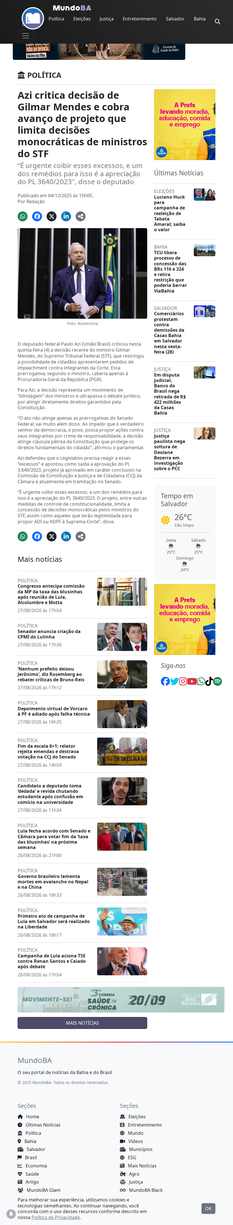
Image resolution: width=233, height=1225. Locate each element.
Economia (35, 1166)
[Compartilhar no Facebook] (37, 216)
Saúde (31, 1174)
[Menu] (26, 35)
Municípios (140, 1149)
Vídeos (135, 1141)
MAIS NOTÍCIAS (82, 1023)
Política (56, 19)
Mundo (135, 1133)
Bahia (200, 19)
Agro (134, 1174)
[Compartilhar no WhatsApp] (23, 216)
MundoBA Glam (43, 1190)
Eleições (82, 19)
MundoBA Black (145, 1190)
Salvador (175, 19)
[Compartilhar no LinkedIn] (66, 216)
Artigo (31, 1182)
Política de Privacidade (56, 1217)
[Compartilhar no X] (52, 216)
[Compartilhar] (81, 216)
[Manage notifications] (11, 1213)
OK (208, 1208)
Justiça (107, 19)
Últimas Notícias (42, 1125)
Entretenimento (140, 19)
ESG (131, 1157)
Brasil (30, 1157)
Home (32, 1116)
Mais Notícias (142, 1166)
